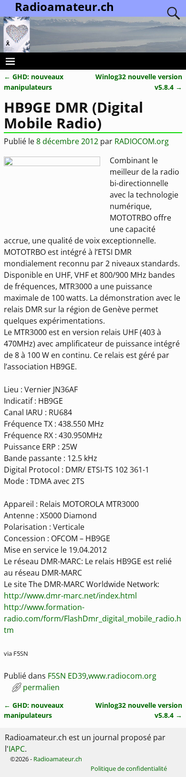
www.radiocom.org (122, 676)
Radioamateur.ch (57, 759)
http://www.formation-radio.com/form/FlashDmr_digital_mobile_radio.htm (92, 618)
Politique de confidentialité (129, 768)
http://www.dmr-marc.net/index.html (70, 595)
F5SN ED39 (67, 676)
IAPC (17, 749)
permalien (41, 687)
